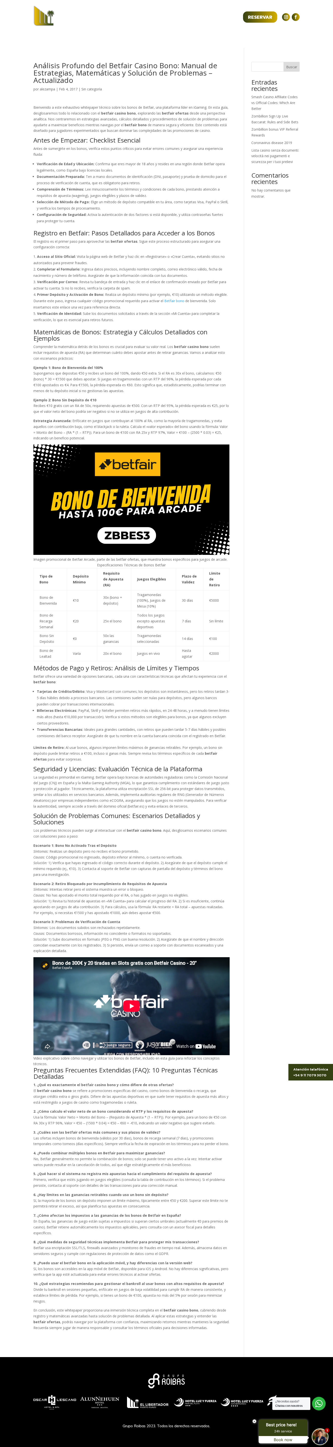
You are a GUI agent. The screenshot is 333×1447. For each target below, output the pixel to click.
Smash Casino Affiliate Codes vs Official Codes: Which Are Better (274, 103)
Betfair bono (174, 301)
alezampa (47, 89)
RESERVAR (260, 17)
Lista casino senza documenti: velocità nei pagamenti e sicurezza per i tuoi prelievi (275, 156)
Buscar (291, 67)
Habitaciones (175, 39)
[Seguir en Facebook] (296, 17)
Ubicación (204, 39)
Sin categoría (91, 89)
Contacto (229, 39)
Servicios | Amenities (136, 39)
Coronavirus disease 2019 (271, 142)
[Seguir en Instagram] (286, 17)
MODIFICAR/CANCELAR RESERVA (202, 16)
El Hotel (101, 39)
